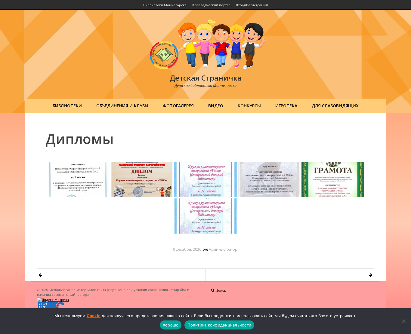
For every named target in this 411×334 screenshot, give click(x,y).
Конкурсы (249, 106)
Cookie (93, 315)
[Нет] (403, 321)
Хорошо (171, 325)
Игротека (286, 106)
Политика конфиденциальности (219, 325)
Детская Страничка (206, 78)
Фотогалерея (178, 106)
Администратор (223, 249)
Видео (215, 106)
